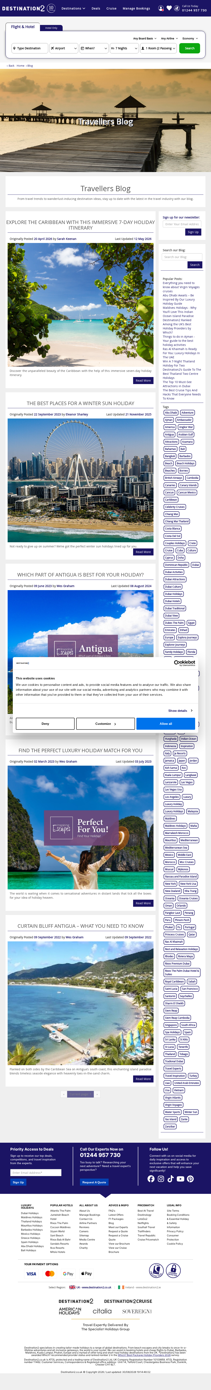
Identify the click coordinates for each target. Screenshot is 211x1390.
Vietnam (179, 1090)
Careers (83, 1231)
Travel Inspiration (175, 1075)
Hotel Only (51, 27)
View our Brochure (119, 1243)
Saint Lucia (171, 988)
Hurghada (171, 738)
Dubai (195, 564)
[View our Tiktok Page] (170, 1179)
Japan (182, 760)
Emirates (170, 630)
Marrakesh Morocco (176, 833)
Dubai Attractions (175, 579)
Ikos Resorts (57, 1247)
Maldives (170, 818)
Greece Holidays (30, 1237)
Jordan (193, 760)
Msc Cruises (187, 862)
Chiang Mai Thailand (177, 521)
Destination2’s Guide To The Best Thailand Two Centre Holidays (182, 374)
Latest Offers (116, 1214)
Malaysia (193, 811)
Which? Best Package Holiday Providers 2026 (144, 1355)
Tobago (183, 1054)
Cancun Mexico (187, 492)
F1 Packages (116, 1218)
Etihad (183, 630)
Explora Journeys (187, 637)
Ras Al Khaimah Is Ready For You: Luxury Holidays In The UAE (181, 353)
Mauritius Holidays (31, 1225)
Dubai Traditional (175, 608)
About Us (84, 1210)
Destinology (144, 1214)
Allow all (166, 723)
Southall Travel (146, 1227)
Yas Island (170, 1119)
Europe (169, 637)
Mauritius (170, 840)
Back (11, 65)
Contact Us (85, 1218)
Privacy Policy (175, 1231)
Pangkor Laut (172, 912)
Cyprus (169, 557)
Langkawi (190, 775)
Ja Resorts (180, 753)
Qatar (192, 934)
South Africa (188, 1025)
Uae (167, 1083)
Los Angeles (172, 796)
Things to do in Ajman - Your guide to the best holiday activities (179, 341)
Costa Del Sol (172, 536)
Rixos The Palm (59, 1223)
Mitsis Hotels (57, 1251)
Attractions (171, 441)
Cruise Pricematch (148, 1239)
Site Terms (173, 1210)
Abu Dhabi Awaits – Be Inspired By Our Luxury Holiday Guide (179, 299)
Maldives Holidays (175, 825)
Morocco (170, 862)
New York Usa (188, 883)
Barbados (185, 456)
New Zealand (172, 890)
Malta (193, 825)
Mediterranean (189, 840)
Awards (83, 1243)
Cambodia (192, 477)
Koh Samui (171, 767)
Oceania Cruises (188, 898)
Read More (143, 380)
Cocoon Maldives (60, 1227)
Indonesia (170, 746)
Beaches (170, 470)
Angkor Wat (186, 427)
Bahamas (170, 448)
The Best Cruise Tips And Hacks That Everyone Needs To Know (182, 394)
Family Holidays (174, 651)
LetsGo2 (142, 1218)
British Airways (173, 477)
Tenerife (183, 1046)
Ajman (168, 419)
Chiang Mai (171, 514)
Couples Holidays (175, 543)
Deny (45, 723)
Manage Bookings (136, 8)
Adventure (187, 412)
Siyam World (57, 1231)
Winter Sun (191, 1112)
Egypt (191, 622)
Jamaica (169, 760)
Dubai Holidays (173, 593)
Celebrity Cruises (175, 506)
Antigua (169, 434)
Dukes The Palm (174, 622)
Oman (168, 905)
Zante (184, 1119)
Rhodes (169, 956)
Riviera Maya (185, 956)
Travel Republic (147, 1235)
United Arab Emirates (186, 1083)
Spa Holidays (172, 1032)
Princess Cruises (174, 934)
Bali (183, 448)
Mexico (169, 854)
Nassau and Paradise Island (181, 876)
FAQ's (112, 1210)
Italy (167, 753)
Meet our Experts (118, 1227)
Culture (192, 550)
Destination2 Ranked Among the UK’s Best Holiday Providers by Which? (177, 326)
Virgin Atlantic (173, 1097)
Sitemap (84, 1235)
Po (178, 927)
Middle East (184, 854)
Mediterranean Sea (176, 847)
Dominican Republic (176, 564)
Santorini (170, 996)
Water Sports (172, 1112)
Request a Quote (118, 1231)
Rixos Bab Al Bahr (60, 1239)
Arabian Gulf (185, 434)
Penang (189, 912)
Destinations (71, 8)
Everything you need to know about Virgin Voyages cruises (181, 287)
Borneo (183, 470)
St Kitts (184, 1039)
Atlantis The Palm (60, 1210)
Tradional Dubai (174, 1061)
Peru (167, 920)
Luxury (187, 796)
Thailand (170, 1054)
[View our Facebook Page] (151, 1179)
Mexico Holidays (30, 1233)
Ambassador (184, 419)
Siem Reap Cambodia (177, 1017)
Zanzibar (170, 1126)
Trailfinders (144, 1231)
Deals (96, 8)
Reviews (84, 1227)
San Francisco (190, 988)
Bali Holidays (28, 1250)
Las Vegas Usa (173, 789)
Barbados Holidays (32, 1229)
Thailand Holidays (31, 1221)
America (170, 427)
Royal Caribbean (174, 981)
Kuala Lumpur (173, 775)
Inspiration (187, 746)
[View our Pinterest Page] (190, 1179)
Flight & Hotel (23, 26)
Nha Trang (191, 890)
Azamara (187, 441)
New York (170, 883)
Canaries (170, 485)
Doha (181, 557)
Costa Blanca (172, 528)
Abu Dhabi (171, 412)
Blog (111, 1223)
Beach (168, 463)
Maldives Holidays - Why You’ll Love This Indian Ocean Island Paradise (179, 312)
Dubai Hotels (172, 601)
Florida (191, 651)
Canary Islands (188, 485)
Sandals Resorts (59, 1243)
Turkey (193, 1075)
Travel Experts (173, 1068)
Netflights (143, 1223)
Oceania (170, 898)
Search (190, 48)
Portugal (190, 927)
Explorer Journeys (175, 644)
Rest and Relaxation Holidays (181, 949)
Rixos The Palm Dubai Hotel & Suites (182, 972)
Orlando (181, 905)
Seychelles (186, 996)
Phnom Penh (182, 920)
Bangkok (170, 456)
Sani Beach (56, 1235)
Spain (187, 1032)
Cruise (112, 8)
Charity (83, 1247)
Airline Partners (88, 1223)
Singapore (171, 1025)
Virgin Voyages (173, 1104)
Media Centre (87, 1239)
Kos (184, 767)
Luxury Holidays (174, 811)
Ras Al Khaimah (174, 941)
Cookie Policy (175, 1243)
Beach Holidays (186, 463)
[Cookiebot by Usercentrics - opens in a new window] (177, 663)
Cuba (180, 550)
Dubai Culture (173, 586)
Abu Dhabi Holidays (32, 1246)
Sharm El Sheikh (174, 1003)
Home (20, 65)
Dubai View (171, 615)
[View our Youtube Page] (180, 1179)
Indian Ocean (188, 738)
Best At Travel (146, 1210)
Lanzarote (171, 782)
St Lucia (169, 1046)
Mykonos (183, 869)
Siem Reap (171, 1010)
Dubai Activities (174, 572)
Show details (177, 710)
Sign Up (193, 232)
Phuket (169, 927)
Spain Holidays (29, 1242)
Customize (103, 723)
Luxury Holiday (173, 804)
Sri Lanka (170, 1039)
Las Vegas (187, 782)
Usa (167, 1090)
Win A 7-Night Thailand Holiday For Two (179, 363)
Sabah (192, 981)
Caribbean (171, 499)
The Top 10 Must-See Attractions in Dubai (177, 384)
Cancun (169, 492)
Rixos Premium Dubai (177, 963)
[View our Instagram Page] (160, 1179)
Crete (192, 543)
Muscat (169, 869)
